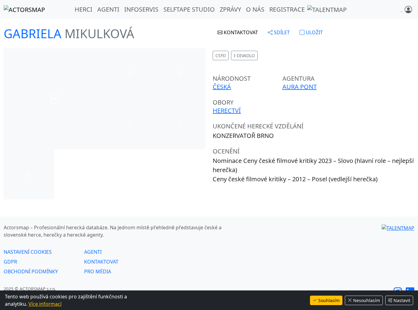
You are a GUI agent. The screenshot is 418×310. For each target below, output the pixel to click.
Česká (222, 87)
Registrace (287, 9)
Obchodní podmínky (31, 271)
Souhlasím (329, 300)
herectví (227, 110)
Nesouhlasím (366, 300)
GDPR (10, 261)
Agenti (108, 9)
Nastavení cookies (28, 252)
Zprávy (230, 9)
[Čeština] (401, 9)
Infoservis (141, 9)
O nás (255, 9)
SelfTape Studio (189, 9)
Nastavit (402, 300)
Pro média (97, 271)
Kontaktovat (101, 261)
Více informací (45, 304)
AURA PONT (299, 87)
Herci (83, 9)
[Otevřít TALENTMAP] (327, 9)
